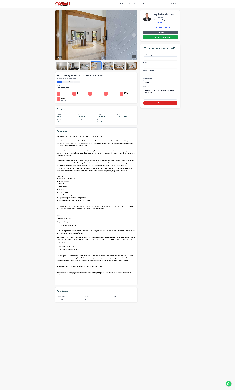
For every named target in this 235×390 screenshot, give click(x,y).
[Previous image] (58, 35)
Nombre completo (149, 55)
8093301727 (158, 22)
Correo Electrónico (149, 71)
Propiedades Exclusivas (170, 4)
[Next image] (134, 35)
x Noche (77, 82)
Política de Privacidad (150, 4)
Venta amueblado (68, 82)
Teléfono (146, 63)
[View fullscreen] (134, 56)
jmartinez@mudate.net (162, 27)
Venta (59, 82)
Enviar (160, 103)
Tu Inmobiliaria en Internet (129, 4)
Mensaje (146, 86)
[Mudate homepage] (62, 4)
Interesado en (148, 78)
